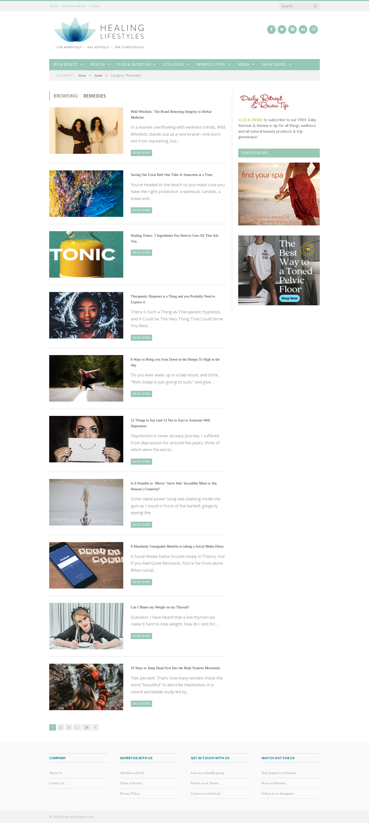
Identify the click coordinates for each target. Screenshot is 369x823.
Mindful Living (211, 64)
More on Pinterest (274, 783)
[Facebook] (271, 29)
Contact (94, 6)
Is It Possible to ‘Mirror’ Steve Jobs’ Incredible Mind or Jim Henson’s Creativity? (174, 486)
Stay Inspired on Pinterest (279, 773)
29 (86, 727)
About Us (55, 773)
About (53, 6)
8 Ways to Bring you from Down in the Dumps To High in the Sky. (175, 362)
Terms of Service (131, 783)
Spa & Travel (274, 64)
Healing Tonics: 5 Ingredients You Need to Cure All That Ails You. (174, 238)
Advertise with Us (73, 6)
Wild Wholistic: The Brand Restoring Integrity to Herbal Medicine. (171, 114)
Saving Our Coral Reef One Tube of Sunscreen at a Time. (172, 175)
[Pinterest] (292, 29)
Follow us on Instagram (277, 793)
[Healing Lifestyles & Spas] (99, 32)
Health (98, 64)
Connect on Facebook (206, 793)
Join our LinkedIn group (207, 773)
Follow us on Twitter (205, 783)
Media (244, 64)
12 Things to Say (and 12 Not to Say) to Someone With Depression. (170, 423)
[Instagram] (313, 29)
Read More (141, 153)
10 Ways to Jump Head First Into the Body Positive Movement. (176, 668)
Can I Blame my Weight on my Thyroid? (160, 607)
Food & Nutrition (134, 64)
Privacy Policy (130, 793)
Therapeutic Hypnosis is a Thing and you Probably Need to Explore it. (173, 299)
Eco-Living (173, 64)
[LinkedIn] (303, 29)
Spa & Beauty (65, 64)
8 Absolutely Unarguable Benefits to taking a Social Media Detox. (178, 546)
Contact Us (56, 783)
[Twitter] (282, 29)
